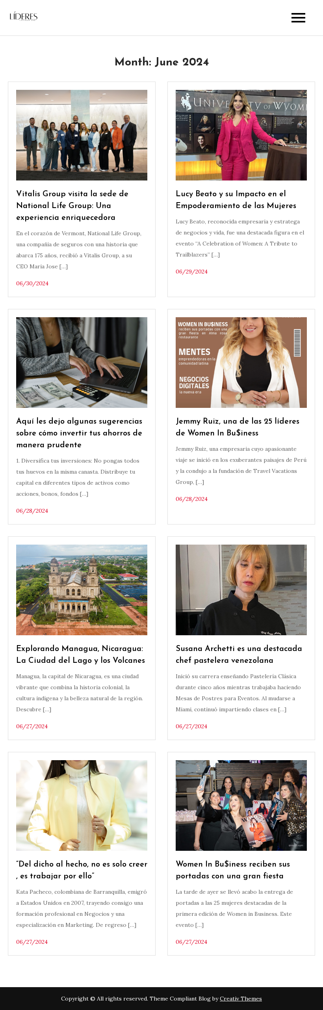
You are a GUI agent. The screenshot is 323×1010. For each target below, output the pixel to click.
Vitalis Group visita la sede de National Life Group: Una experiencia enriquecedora (72, 206)
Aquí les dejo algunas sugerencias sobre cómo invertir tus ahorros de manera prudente (79, 433)
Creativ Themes (241, 998)
